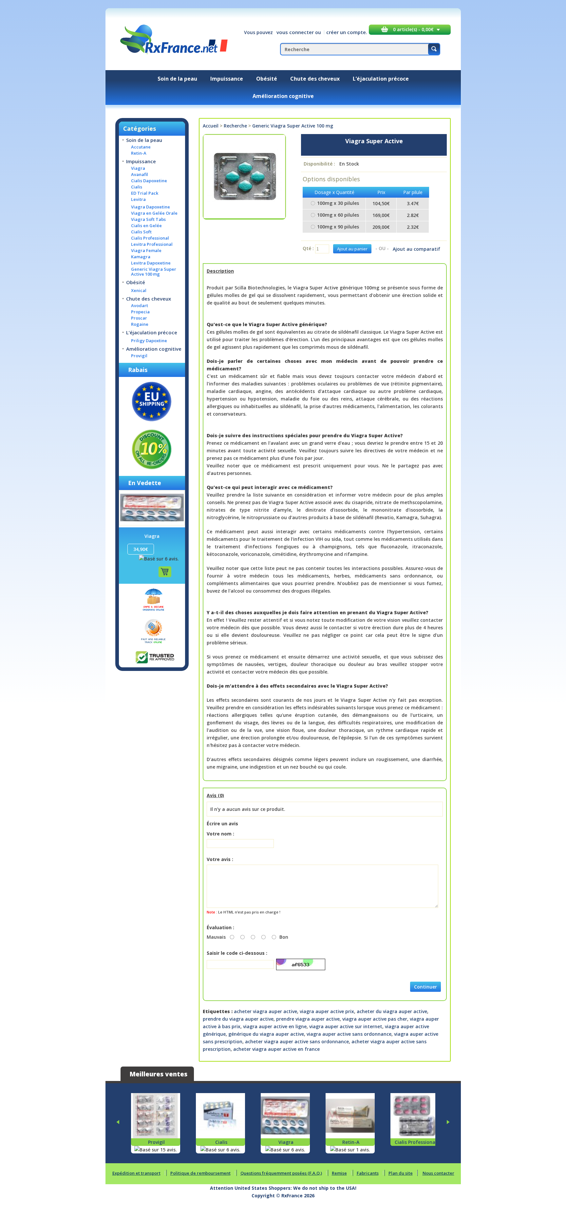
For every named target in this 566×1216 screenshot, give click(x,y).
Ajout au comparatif (416, 249)
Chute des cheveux (315, 78)
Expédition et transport (136, 1173)
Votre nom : (220, 834)
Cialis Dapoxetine (149, 180)
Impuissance (226, 78)
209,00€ (381, 227)
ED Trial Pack (144, 193)
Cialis (136, 187)
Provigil (139, 355)
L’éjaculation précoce (381, 78)
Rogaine (139, 324)
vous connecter (295, 32)
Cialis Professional (150, 238)
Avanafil (139, 174)
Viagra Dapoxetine (150, 207)
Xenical (138, 290)
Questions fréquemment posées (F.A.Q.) (281, 1173)
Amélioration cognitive (283, 96)
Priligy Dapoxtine (149, 340)
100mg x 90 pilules (338, 227)
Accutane (141, 147)
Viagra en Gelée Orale (154, 213)
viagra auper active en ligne (275, 1026)
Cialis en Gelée (146, 225)
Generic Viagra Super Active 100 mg (153, 272)
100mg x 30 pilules (338, 203)
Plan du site (400, 1173)
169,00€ (381, 215)
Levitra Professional (152, 244)
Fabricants (368, 1173)
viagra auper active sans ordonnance (349, 1034)
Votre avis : (220, 859)
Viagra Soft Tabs (148, 219)
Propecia (140, 311)
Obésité (266, 78)
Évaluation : (220, 927)
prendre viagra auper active (308, 1019)
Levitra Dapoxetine (151, 263)
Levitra (138, 199)
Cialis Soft (141, 231)
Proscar (139, 318)
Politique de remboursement (200, 1173)
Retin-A (138, 153)
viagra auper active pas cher (374, 1019)
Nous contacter (438, 1173)
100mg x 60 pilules (338, 215)
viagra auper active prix (327, 1011)
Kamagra (140, 256)
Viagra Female (146, 250)
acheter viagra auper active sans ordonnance (297, 1041)
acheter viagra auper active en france (276, 1049)
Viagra (138, 168)
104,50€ (381, 203)
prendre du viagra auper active (238, 1019)
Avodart (139, 305)
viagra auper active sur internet (345, 1026)
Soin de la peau (177, 78)
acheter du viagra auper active (392, 1011)
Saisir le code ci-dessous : (237, 953)
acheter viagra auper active (265, 1011)
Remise (339, 1173)
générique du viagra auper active (266, 1034)
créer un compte (346, 32)
